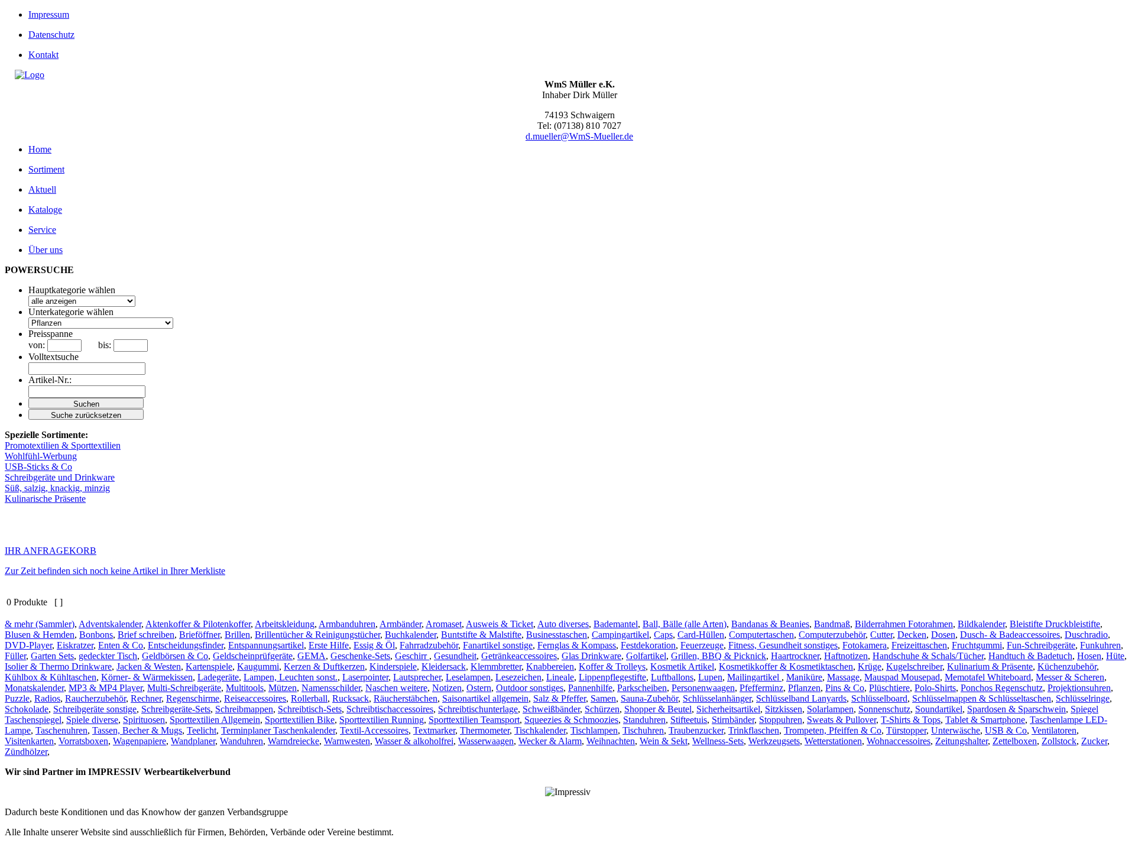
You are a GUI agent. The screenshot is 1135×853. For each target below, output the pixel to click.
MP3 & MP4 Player (105, 688)
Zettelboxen (1015, 741)
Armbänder (400, 624)
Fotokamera (864, 645)
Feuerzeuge (702, 645)
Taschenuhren (61, 730)
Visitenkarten (29, 741)
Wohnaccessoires (898, 741)
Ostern (478, 688)
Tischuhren (643, 730)
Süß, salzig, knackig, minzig (57, 488)
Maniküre (804, 677)
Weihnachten (610, 741)
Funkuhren (1100, 645)
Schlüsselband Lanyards (801, 698)
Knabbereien (550, 666)
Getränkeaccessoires (519, 656)
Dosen (943, 635)
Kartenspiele (209, 666)
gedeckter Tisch (108, 656)
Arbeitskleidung (284, 624)
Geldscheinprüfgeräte (253, 656)
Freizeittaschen (919, 645)
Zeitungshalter (961, 741)
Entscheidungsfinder (185, 645)
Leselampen (468, 677)
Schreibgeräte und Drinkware (60, 477)
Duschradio (1086, 635)
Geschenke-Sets (360, 656)
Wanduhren (241, 741)
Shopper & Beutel (658, 709)
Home (39, 149)
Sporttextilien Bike (300, 720)
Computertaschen (761, 635)
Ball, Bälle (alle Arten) (685, 624)
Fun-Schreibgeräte (1041, 645)
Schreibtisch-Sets (310, 709)
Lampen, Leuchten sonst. (291, 677)
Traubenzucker (696, 730)
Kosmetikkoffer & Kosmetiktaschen (786, 666)
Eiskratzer (75, 645)
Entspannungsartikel (266, 645)
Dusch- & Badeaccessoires (1010, 635)
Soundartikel (938, 709)
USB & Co (1006, 730)
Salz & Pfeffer (559, 698)
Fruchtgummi (977, 645)
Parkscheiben (642, 688)
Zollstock (1059, 741)
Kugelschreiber (914, 666)
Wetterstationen (833, 741)
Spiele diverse (92, 720)
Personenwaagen (703, 688)
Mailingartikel (754, 677)
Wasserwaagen (486, 741)
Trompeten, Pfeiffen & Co (832, 730)
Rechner (146, 698)
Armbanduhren (347, 624)
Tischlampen (594, 730)
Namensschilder (331, 688)
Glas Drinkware (591, 656)
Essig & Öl (374, 645)
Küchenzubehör (1067, 666)
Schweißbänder (551, 709)
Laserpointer (365, 677)
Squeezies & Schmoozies (571, 720)
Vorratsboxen (83, 741)
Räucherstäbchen (405, 698)
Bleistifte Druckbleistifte (1055, 624)
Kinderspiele (393, 666)
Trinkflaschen (753, 730)
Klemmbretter (496, 666)
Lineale (560, 677)
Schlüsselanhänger (717, 698)
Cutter (881, 635)
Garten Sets (52, 656)
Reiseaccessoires (255, 698)
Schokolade (26, 709)
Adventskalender (110, 624)
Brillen (237, 635)
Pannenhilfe (590, 688)
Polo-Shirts (935, 688)
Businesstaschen (556, 635)
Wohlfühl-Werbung (41, 456)
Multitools (245, 688)
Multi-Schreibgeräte (184, 688)
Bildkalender (981, 624)
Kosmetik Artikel (682, 666)
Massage (843, 677)
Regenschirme (192, 698)
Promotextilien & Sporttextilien (63, 445)
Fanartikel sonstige (498, 645)
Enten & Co (120, 645)
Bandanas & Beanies (770, 624)
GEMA (311, 656)
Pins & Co (844, 688)
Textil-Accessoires (374, 730)
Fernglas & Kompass (576, 645)
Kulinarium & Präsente (990, 666)
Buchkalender (410, 635)
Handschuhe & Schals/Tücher (928, 656)
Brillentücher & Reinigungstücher (317, 635)
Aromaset (444, 624)
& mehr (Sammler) (39, 624)
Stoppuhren (780, 720)
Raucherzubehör (95, 698)
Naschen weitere (396, 688)
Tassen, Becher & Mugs (137, 730)
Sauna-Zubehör (649, 698)
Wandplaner (193, 741)
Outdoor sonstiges (529, 688)
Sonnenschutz (884, 709)
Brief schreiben (146, 635)
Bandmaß (832, 624)
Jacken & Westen (148, 666)
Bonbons (96, 635)
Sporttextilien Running (381, 720)
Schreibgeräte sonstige (95, 709)
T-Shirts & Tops (911, 720)
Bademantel (616, 624)
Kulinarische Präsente (45, 499)
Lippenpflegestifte (612, 677)
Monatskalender (34, 688)
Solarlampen (830, 709)
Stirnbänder (733, 720)
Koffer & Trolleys (612, 666)
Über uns (45, 250)
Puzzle (17, 698)
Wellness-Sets (718, 741)
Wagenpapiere (139, 741)
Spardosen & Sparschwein (1016, 709)
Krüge (869, 666)
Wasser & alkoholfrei (414, 741)
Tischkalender (540, 730)
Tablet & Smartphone (985, 720)
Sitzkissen (783, 709)
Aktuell (42, 189)
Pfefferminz (761, 688)
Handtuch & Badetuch (1030, 656)
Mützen (282, 688)
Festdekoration (648, 645)
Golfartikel (646, 656)
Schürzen (602, 709)
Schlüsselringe (1083, 698)
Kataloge (45, 210)
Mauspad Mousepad (902, 677)
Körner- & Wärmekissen (147, 677)
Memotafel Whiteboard (988, 677)
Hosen (1089, 656)
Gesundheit (455, 656)
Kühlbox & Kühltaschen (50, 677)
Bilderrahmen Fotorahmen (904, 624)
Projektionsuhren (1079, 688)
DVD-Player (28, 645)
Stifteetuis (688, 720)
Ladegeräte (218, 677)
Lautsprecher (417, 677)
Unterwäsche (955, 730)
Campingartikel (620, 635)
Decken (911, 635)
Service (42, 230)
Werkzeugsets (774, 741)
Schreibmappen (244, 709)
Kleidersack (443, 666)
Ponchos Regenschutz (1002, 688)
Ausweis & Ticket (499, 624)
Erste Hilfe (329, 645)
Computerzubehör (832, 635)
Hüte (1115, 656)
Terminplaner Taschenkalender (278, 730)
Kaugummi (258, 666)
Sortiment (46, 169)
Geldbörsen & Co (175, 656)
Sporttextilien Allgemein (215, 720)
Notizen (447, 688)
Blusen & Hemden (39, 635)
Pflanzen (804, 688)
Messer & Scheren (1070, 677)
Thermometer (485, 730)
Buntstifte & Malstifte (481, 635)
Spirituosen (144, 720)
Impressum (48, 14)
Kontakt (43, 55)
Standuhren (644, 720)
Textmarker (434, 730)
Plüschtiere (889, 688)
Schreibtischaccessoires (389, 709)
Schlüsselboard (879, 698)
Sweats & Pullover (841, 720)
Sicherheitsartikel (728, 709)
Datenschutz (51, 35)
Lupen (710, 677)
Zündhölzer (26, 752)
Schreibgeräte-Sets (175, 709)
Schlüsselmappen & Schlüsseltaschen (981, 698)
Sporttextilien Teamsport (474, 720)
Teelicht (201, 730)
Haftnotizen (846, 656)
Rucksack (350, 698)
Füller (15, 656)
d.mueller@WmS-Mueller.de (579, 136)
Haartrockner (795, 656)
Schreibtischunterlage (478, 709)
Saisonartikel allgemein (485, 698)
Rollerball (309, 698)
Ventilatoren (1054, 730)
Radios (47, 698)
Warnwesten (347, 741)
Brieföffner (199, 635)
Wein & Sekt (664, 741)
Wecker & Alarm (550, 741)
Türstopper (906, 730)
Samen (603, 698)
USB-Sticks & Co (38, 467)
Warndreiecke (293, 741)
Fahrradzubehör (429, 645)
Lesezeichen (518, 677)
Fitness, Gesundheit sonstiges (783, 645)
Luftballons (672, 677)
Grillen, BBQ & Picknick (718, 656)
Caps (663, 635)
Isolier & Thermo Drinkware (58, 666)
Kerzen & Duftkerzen (324, 666)
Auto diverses (563, 624)
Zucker (1094, 741)
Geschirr (412, 656)
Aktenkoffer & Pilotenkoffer (198, 624)
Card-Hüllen (700, 635)
